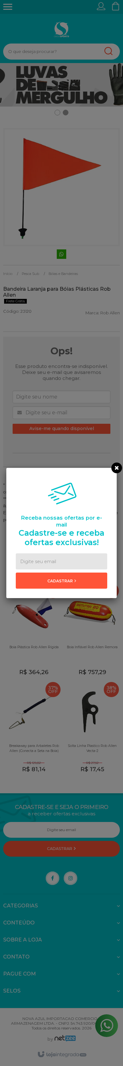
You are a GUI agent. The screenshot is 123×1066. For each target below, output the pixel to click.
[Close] (116, 468)
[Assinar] (61, 581)
